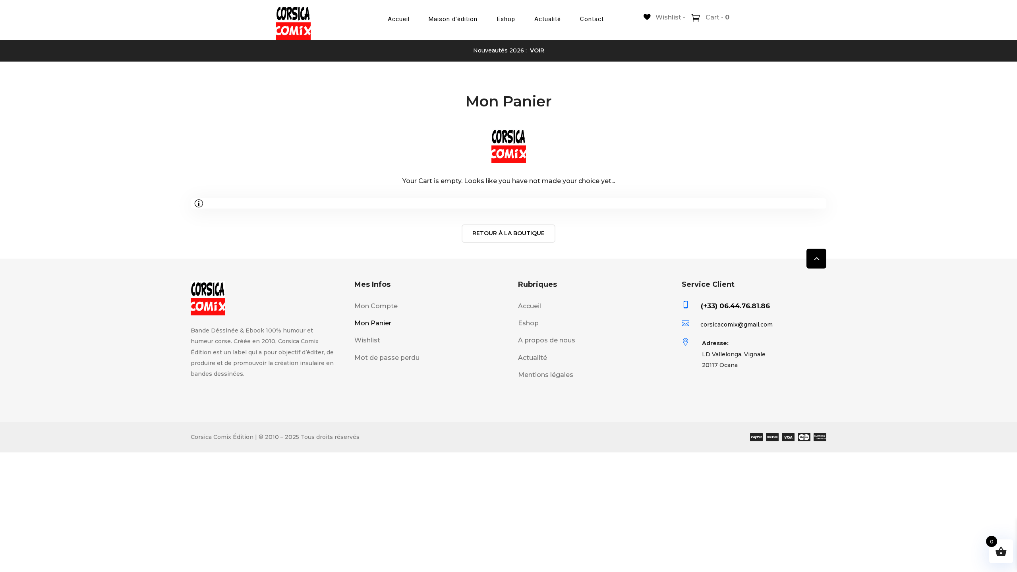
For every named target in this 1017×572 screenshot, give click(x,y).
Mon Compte (376, 306)
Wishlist (367, 340)
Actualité (547, 19)
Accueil (399, 19)
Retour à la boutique (508, 233)
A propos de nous (546, 340)
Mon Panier (372, 323)
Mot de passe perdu (387, 357)
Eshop (506, 19)
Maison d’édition (453, 19)
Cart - (716, 17)
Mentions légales (545, 375)
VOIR (537, 50)
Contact (592, 19)
